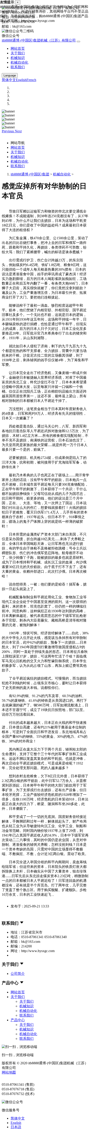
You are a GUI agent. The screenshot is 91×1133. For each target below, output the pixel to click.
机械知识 (18, 58)
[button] (8, 131)
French (31, 80)
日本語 (16, 1127)
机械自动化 (19, 62)
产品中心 (18, 1020)
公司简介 (18, 973)
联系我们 (18, 67)
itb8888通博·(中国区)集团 (30, 174)
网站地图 (9, 1072)
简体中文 (9, 80)
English (21, 80)
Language (10, 75)
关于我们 (18, 53)
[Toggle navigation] (78, 41)
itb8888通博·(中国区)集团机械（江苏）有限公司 (39, 40)
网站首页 (18, 48)
